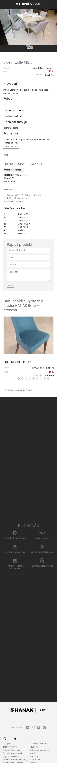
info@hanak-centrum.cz (16, 198)
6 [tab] (37, 378)
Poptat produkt (11, 146)
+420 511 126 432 (32, 195)
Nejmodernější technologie (42, 552)
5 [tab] (33, 378)
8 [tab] (45, 378)
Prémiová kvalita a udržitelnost (15, 567)
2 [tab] (22, 378)
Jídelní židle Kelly (17, 362)
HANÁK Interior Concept (15, 538)
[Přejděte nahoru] (51, 757)
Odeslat (10, 285)
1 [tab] (19, 378)
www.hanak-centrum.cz (14, 201)
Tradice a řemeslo (42, 538)
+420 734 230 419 (14, 195)
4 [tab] (30, 378)
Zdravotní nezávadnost (42, 566)
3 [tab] (26, 378)
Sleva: (5, 71)
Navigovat (8, 189)
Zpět (5, 155)
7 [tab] (41, 378)
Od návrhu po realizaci (15, 552)
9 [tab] (48, 378)
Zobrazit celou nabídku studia (17, 390)
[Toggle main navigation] (4, 4)
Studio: (6, 68)
